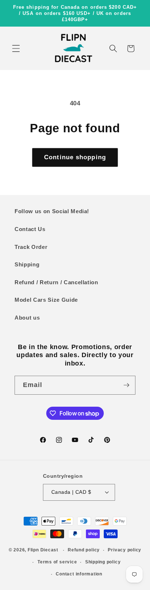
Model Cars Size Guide (46, 300)
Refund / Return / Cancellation (56, 282)
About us (27, 317)
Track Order (31, 247)
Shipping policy (103, 561)
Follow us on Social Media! (52, 211)
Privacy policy (124, 549)
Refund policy (84, 549)
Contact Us (30, 229)
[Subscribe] (126, 385)
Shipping (27, 264)
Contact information (79, 574)
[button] (16, 48)
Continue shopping (75, 157)
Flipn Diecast (43, 550)
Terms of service (57, 561)
